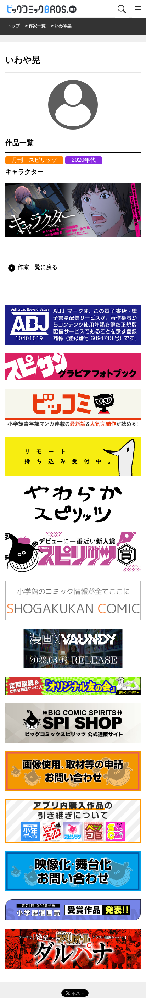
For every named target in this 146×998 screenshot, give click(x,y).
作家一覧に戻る (37, 267)
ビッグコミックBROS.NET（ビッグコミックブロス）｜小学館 (42, 9)
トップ (13, 25)
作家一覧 (37, 25)
